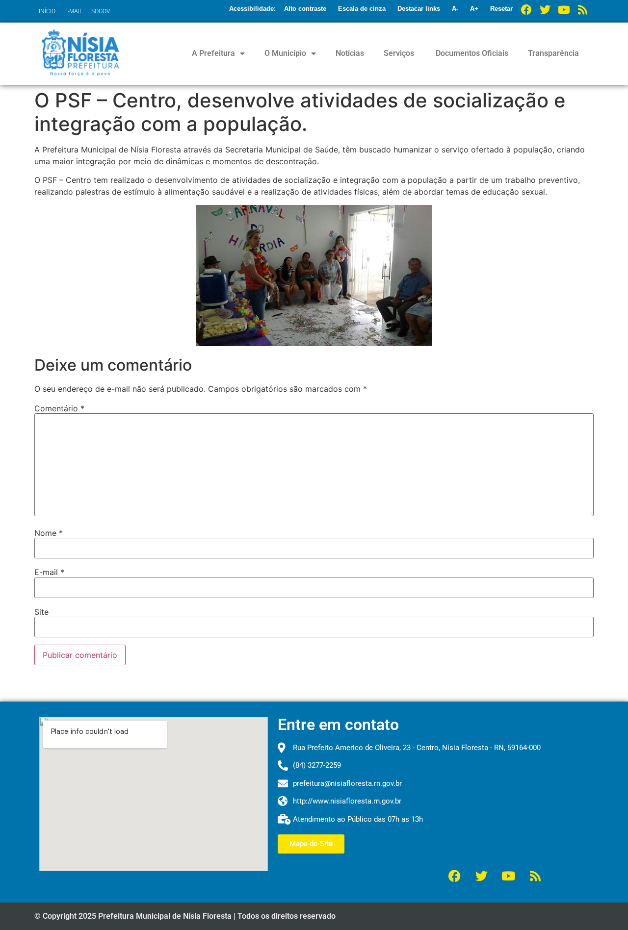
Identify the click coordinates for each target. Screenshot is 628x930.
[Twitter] (545, 9)
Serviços (399, 53)
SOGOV (100, 11)
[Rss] (582, 9)
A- (455, 8)
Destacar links (418, 8)
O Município (285, 53)
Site (41, 612)
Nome (48, 533)
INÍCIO (47, 11)
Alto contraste (305, 8)
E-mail (49, 572)
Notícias (350, 53)
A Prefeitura (213, 53)
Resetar (501, 8)
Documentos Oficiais (471, 53)
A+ (474, 8)
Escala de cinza (362, 8)
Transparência (553, 53)
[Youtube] (563, 9)
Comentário (59, 408)
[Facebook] (526, 9)
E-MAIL (73, 11)
